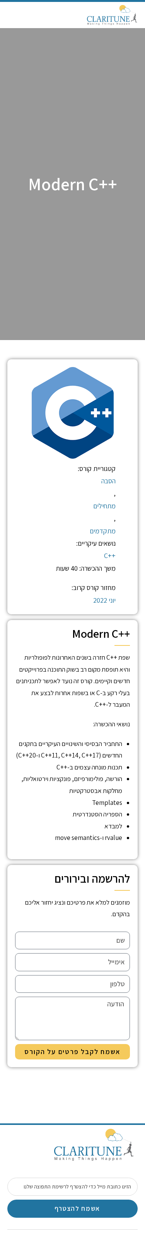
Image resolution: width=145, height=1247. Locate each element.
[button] (13, 15)
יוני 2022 (104, 600)
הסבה (108, 480)
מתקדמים (103, 530)
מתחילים (104, 505)
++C (110, 555)
